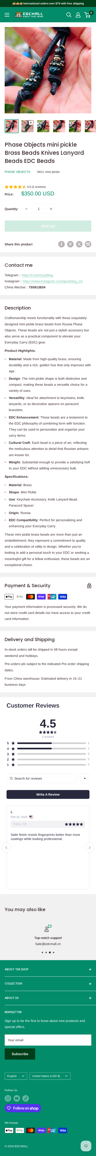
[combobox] (84, 778)
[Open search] (69, 14)
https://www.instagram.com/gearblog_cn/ (53, 281)
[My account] (78, 14)
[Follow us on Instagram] (8, 1098)
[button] (25, 187)
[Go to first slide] (89, 847)
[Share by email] (88, 244)
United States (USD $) (46, 1076)
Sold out (48, 226)
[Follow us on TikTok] (25, 1098)
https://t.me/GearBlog (37, 275)
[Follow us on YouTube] (17, 1098)
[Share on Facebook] (61, 244)
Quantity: (11, 209)
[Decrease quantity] (26, 209)
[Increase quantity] (51, 209)
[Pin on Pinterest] (70, 244)
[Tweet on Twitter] (79, 244)
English (12, 1076)
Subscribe (20, 1054)
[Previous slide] (6, 847)
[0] (87, 15)
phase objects (17, 172)
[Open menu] (7, 15)
